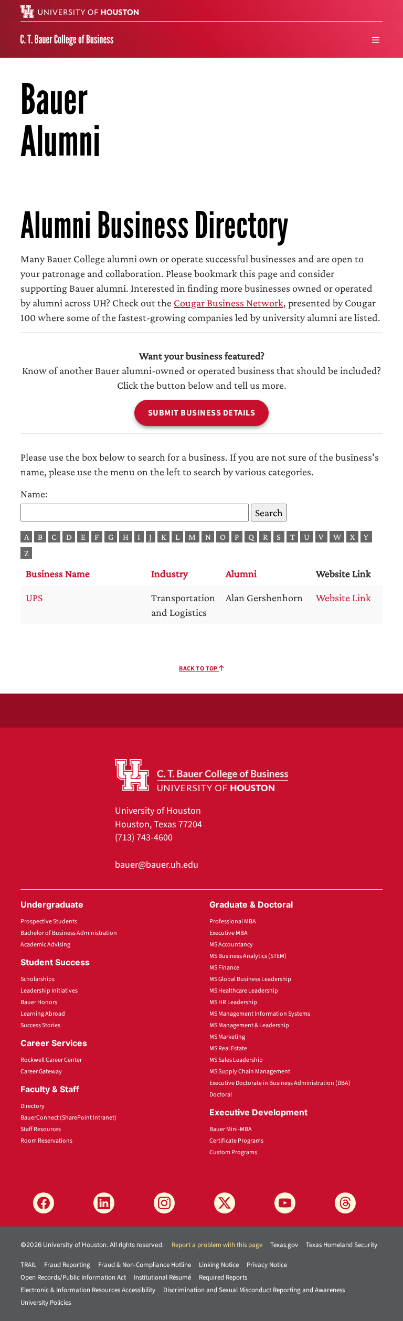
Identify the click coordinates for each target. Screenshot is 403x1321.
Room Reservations (46, 1140)
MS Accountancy (231, 944)
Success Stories (40, 1025)
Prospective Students (48, 921)
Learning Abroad (42, 1013)
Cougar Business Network (228, 302)
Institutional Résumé (162, 1277)
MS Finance (224, 967)
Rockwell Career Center (51, 1060)
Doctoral (220, 1094)
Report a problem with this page (217, 1245)
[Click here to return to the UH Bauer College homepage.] (201, 774)
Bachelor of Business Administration (68, 933)
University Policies (45, 1302)
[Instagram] (164, 1202)
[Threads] (345, 1202)
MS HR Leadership (233, 1002)
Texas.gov (284, 1245)
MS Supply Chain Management (249, 1071)
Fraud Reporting (67, 1265)
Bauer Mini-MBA (230, 1129)
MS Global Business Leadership (250, 979)
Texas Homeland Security (341, 1245)
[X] (224, 1202)
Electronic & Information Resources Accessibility (87, 1290)
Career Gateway (41, 1071)
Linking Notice (219, 1265)
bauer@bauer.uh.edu (156, 864)
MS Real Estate (228, 1048)
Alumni (241, 573)
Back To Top (199, 668)
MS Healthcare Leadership (243, 990)
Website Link (343, 597)
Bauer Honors (38, 1002)
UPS (34, 597)
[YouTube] (284, 1202)
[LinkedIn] (103, 1202)
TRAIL (28, 1265)
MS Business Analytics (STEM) (248, 956)
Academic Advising (45, 944)
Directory (32, 1106)
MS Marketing (227, 1036)
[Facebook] (43, 1202)
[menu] (376, 40)
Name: (34, 493)
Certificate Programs (236, 1140)
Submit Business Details (202, 413)
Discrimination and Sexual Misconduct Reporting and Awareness (254, 1290)
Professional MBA (232, 921)
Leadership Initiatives (49, 990)
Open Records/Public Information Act (73, 1277)
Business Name (58, 573)
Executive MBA (228, 933)
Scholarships (37, 979)
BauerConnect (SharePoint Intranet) (68, 1117)
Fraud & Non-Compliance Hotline (144, 1265)
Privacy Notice (267, 1265)
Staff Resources (40, 1129)
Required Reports (223, 1277)
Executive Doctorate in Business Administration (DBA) (280, 1083)
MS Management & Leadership (249, 1025)
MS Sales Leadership (236, 1060)
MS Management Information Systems (259, 1013)
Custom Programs (233, 1152)
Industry (169, 573)
